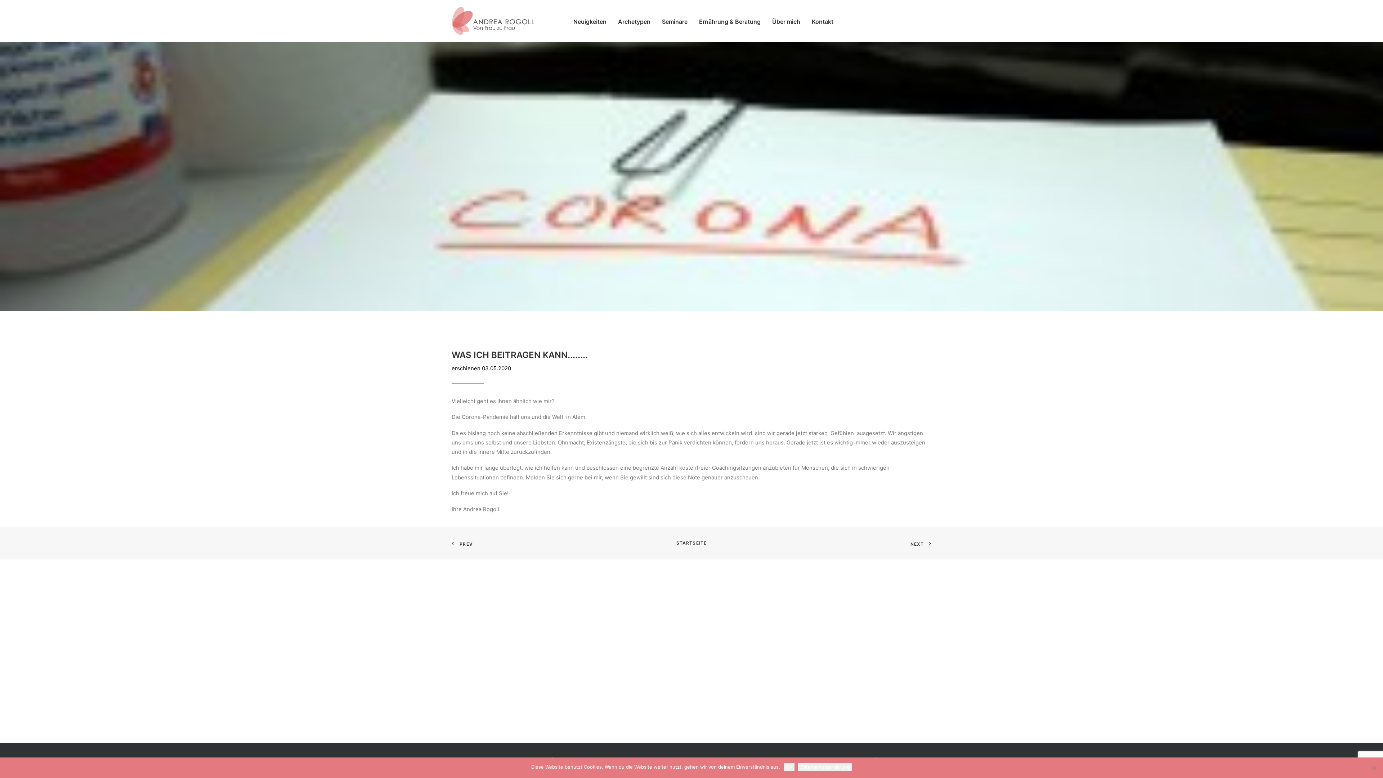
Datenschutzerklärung (825, 767)
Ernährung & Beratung (730, 21)
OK (789, 767)
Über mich (786, 21)
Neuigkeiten (590, 21)
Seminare (675, 21)
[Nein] (1374, 768)
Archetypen (634, 21)
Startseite (691, 543)
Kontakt (822, 21)
